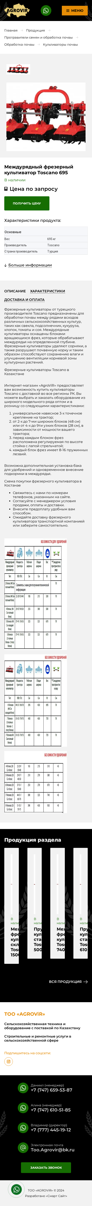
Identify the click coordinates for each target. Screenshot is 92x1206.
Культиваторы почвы (60, 44)
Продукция (35, 30)
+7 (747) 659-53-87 (51, 1090)
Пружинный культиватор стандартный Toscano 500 (35, 939)
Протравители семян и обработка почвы (38, 37)
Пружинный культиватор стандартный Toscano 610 (81, 939)
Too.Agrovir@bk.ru (52, 1149)
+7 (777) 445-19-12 (51, 1129)
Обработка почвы (19, 44)
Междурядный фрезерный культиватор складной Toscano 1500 (11, 942)
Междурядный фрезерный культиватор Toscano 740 (57, 939)
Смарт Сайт (56, 1196)
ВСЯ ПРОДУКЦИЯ (65, 982)
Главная (11, 30)
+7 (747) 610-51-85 (51, 1110)
